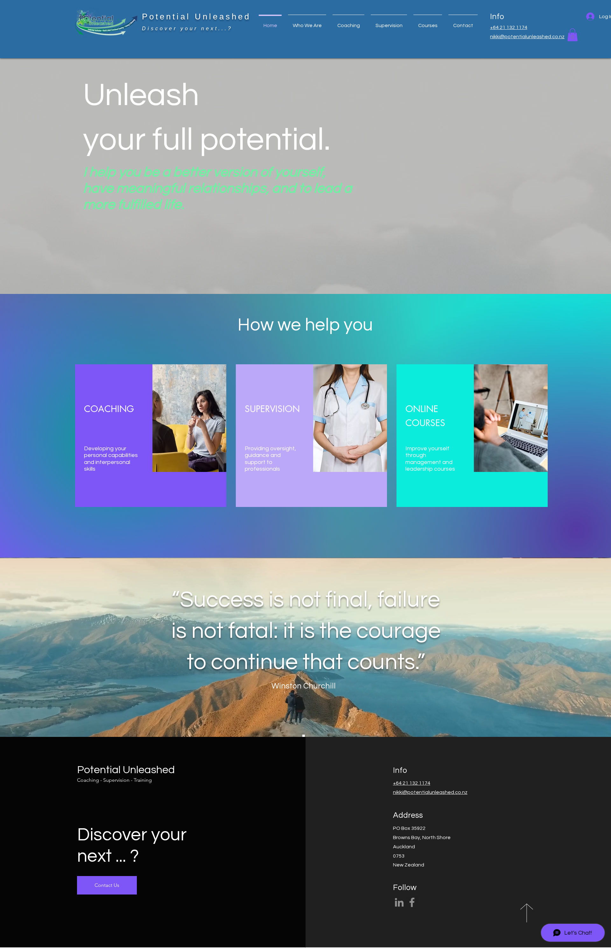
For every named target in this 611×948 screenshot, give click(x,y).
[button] (348, 23)
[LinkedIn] (399, 902)
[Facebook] (412, 902)
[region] (150, 435)
